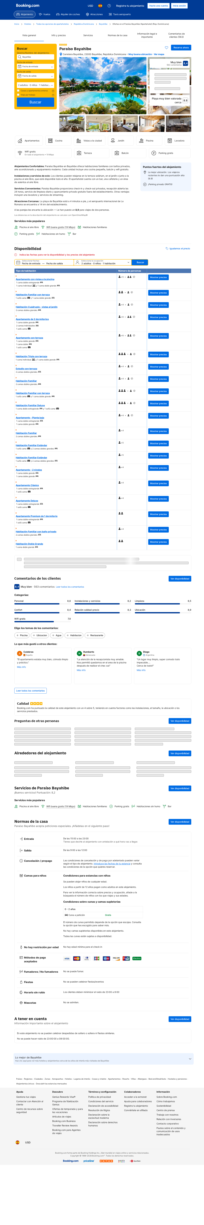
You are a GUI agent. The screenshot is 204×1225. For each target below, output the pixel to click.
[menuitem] (25, 14)
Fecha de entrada (25, 62)
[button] (35, 85)
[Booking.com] (27, 6)
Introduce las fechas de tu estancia (112, 890)
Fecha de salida (24, 71)
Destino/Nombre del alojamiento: (33, 53)
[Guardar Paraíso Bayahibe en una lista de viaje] (166, 47)
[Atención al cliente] (109, 6)
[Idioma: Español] (100, 6)
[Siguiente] (187, 87)
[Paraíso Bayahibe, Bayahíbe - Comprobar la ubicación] (60, 54)
